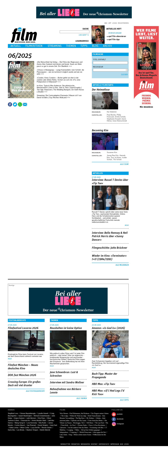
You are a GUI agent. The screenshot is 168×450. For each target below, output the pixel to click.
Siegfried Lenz (13, 413)
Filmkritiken (33, 46)
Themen (71, 46)
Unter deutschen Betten (95, 420)
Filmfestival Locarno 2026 (23, 328)
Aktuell (15, 46)
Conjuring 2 (74, 432)
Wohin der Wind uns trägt (78, 416)
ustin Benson (31, 418)
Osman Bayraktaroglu (28, 413)
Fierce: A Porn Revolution (97, 425)
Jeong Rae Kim (113, 155)
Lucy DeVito (35, 428)
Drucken (30, 104)
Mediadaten (85, 444)
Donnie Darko (82, 425)
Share (20, 104)
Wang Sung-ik (20, 423)
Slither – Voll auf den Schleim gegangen (87, 430)
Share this (10, 104)
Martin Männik (45, 430)
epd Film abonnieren (117, 36)
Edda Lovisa (13, 428)
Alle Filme (124, 164)
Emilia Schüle (120, 117)
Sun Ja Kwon (116, 158)
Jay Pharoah (31, 425)
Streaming (55, 46)
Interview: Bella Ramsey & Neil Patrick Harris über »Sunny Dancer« (110, 236)
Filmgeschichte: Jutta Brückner (109, 247)
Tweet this (15, 104)
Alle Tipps (124, 400)
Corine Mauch (20, 425)
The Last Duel (99, 423)
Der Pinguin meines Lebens (100, 413)
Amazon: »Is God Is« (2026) (108, 328)
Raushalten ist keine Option (66, 328)
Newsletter (65, 444)
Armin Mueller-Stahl (39, 420)
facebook (120, 419)
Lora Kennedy (32, 423)
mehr (127, 225)
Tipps (83, 46)
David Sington (43, 425)
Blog (95, 46)
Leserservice (82, 41)
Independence (64, 432)
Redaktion (75, 444)
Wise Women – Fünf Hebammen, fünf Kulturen (74, 413)
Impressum (114, 444)
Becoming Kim (100, 130)
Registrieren (123, 23)
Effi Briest (90, 423)
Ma (107, 423)
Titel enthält (99, 60)
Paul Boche (111, 115)
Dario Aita (11, 430)
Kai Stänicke (112, 112)
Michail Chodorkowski (42, 416)
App (109, 23)
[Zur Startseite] (24, 42)
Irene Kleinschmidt (120, 121)
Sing (70, 435)
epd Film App (114, 39)
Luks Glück (63, 435)
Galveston (63, 428)
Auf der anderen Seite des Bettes (78, 428)
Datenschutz (104, 444)
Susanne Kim (112, 152)
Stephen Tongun (32, 430)
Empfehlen (25, 104)
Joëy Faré (53, 425)
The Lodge (64, 416)
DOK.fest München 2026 (22, 375)
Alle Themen (82, 398)
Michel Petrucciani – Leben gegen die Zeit (93, 432)
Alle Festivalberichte (35, 391)
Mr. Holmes (90, 418)
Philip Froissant (114, 116)
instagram (120, 424)
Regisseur (98, 67)
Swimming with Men (96, 428)
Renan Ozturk (47, 428)
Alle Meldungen (122, 265)
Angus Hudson (19, 418)
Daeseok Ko (25, 420)
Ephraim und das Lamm (78, 420)
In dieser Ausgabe (115, 33)
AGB (121, 444)
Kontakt (94, 444)
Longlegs (70, 430)
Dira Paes (41, 418)
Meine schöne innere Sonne (82, 435)
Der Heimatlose (101, 89)
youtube (120, 414)
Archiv (107, 46)
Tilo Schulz (117, 159)
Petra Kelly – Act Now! (68, 425)
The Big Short (80, 418)
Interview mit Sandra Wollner (67, 382)
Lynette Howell (43, 413)
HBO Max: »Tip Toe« (103, 384)
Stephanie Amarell (114, 119)
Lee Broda (20, 430)
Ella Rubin (42, 423)
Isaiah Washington (25, 416)
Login (114, 23)
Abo (105, 23)
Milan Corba (24, 428)
